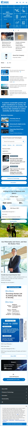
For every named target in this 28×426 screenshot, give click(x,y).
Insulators (4, 145)
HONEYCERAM (19, 145)
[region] (14, 415)
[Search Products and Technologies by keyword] (23, 141)
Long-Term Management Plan (8, 348)
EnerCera (9, 145)
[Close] (26, 406)
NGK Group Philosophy (6, 344)
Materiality (4, 214)
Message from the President (7, 282)
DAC (14, 145)
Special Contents (5, 67)
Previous (9, 30)
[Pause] (18, 30)
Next (15, 30)
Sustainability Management (8, 211)
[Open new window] (14, 16)
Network (13, 362)
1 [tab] (11, 30)
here (18, 414)
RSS (10, 62)
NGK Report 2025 (14, 208)
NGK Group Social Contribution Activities (11, 216)
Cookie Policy (11, 420)
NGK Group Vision (5, 346)
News (2, 62)
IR (13, 374)
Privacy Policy (5, 420)
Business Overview (7, 115)
